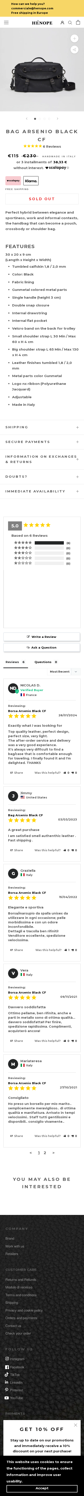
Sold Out (42, 199)
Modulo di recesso (18, 1287)
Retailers (11, 1253)
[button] (66, 772)
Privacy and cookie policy (24, 1310)
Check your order (18, 1333)
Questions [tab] (43, 662)
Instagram (17, 1358)
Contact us (13, 1325)
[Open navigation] (6, 22)
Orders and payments (21, 1317)
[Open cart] (78, 22)
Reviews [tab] (12, 662)
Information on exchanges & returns (41, 459)
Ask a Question (43, 647)
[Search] (70, 22)
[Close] (75, 1425)
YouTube (16, 1397)
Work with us (14, 1246)
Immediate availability (35, 491)
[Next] (57, 119)
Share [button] (18, 772)
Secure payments (27, 442)
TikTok (15, 1374)
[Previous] (26, 119)
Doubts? (16, 476)
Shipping (16, 427)
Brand (9, 1238)
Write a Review (44, 637)
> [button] (53, 1153)
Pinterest (16, 1390)
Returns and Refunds (21, 1279)
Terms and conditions (21, 1294)
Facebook (17, 1367)
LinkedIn (16, 1382)
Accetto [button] (42, 1488)
